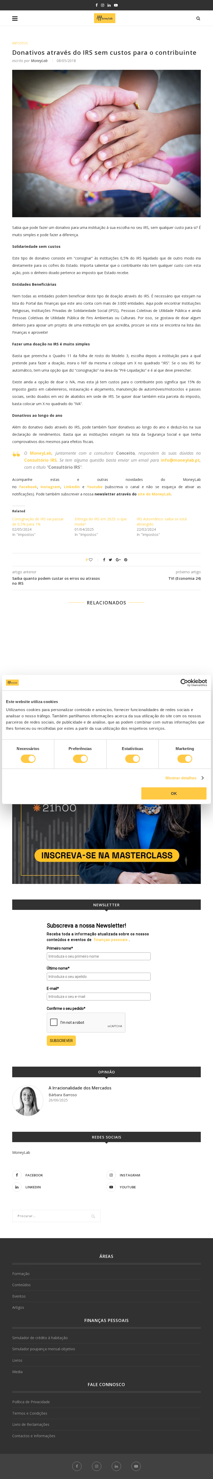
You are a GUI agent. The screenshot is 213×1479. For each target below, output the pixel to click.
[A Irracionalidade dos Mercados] (27, 1100)
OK (174, 793)
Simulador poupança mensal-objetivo (43, 1348)
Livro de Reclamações (30, 1424)
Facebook (28, 486)
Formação (21, 1273)
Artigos (18, 1307)
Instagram (50, 486)
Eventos (19, 1296)
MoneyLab (39, 60)
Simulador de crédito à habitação (40, 1337)
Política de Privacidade (31, 1401)
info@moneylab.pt (180, 460)
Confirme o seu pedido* (66, 1008)
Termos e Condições (29, 1413)
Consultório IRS (40, 460)
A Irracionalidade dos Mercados (80, 1088)
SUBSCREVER (61, 1041)
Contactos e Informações (33, 1435)
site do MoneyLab (154, 494)
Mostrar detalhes (181, 777)
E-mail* (53, 988)
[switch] (80, 758)
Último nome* (58, 968)
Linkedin (72, 486)
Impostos (20, 43)
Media (17, 1371)
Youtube (95, 486)
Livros (17, 1360)
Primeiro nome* (60, 948)
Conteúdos (21, 1284)
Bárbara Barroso (63, 1094)
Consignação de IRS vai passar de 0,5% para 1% (38, 521)
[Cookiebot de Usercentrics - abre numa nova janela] (184, 682)
